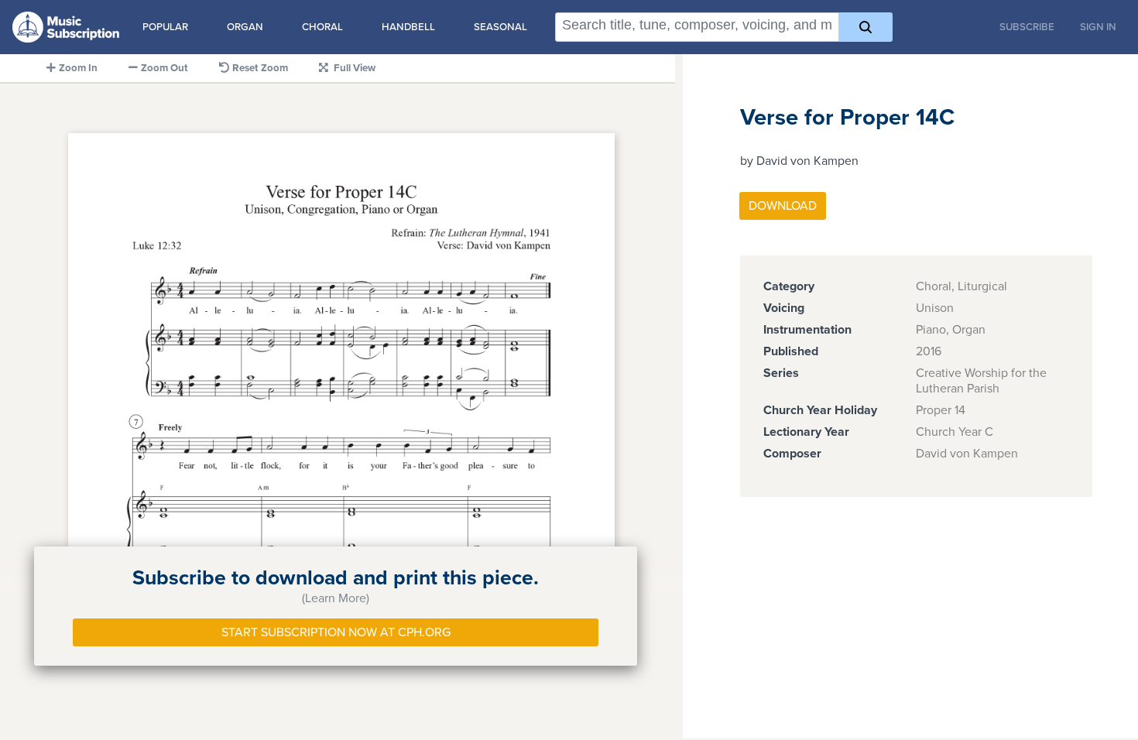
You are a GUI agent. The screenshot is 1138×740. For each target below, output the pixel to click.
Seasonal (500, 27)
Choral (322, 27)
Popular (165, 27)
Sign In (1098, 27)
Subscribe (1026, 27)
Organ (245, 27)
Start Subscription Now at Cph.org (336, 632)
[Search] (866, 27)
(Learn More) (335, 598)
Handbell (408, 27)
